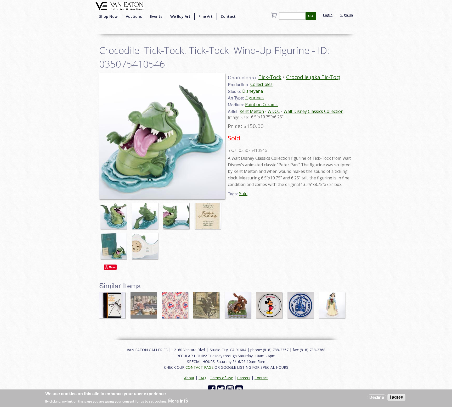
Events (156, 16)
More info (178, 401)
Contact (228, 16)
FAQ (202, 377)
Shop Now (108, 16)
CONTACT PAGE (199, 367)
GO (310, 16)
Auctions (134, 16)
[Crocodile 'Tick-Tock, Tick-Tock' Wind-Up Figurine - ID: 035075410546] (115, 213)
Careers (243, 377)
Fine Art (206, 16)
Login (327, 15)
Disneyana (252, 91)
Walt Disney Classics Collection (313, 111)
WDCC (274, 111)
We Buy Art (180, 16)
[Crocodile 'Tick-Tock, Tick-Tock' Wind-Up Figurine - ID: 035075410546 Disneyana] (162, 136)
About (189, 377)
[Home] (119, 5)
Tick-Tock (269, 77)
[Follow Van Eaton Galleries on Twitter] (221, 388)
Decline (376, 397)
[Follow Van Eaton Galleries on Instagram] (230, 388)
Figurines (254, 98)
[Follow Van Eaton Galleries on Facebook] (212, 388)
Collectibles (261, 84)
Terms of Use (221, 377)
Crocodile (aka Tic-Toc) (313, 77)
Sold (243, 193)
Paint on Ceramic (261, 104)
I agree (396, 397)
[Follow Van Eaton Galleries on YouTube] (239, 388)
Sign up (346, 15)
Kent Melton (252, 111)
